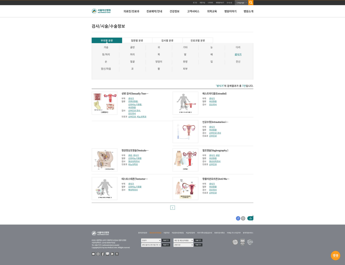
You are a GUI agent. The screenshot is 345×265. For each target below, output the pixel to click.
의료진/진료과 (131, 11)
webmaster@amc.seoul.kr (110, 245)
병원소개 (248, 11)
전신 (238, 61)
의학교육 (212, 11)
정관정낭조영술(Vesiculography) (138, 150)
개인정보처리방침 (155, 233)
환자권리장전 (142, 233)
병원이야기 (230, 11)
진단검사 (132, 113)
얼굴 (132, 61)
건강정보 (174, 11)
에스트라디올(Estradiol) (214, 93)
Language (240, 2)
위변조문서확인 (219, 233)
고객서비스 (193, 11)
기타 (185, 47)
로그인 (195, 2)
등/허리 (106, 54)
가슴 (106, 47)
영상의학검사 (134, 161)
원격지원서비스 (248, 233)
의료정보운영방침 (178, 233)
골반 (132, 47)
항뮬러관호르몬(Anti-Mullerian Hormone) (223, 179)
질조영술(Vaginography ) (215, 150)
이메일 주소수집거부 (234, 233)
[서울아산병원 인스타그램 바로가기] (98, 254)
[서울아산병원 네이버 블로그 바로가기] (108, 254)
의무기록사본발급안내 (204, 233)
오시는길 (229, 2)
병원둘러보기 (220, 2)
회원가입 (202, 2)
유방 (185, 61)
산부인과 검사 (134, 110)
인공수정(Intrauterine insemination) (221, 122)
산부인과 (132, 116)
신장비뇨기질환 (135, 104)
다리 (238, 47)
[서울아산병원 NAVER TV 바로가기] (112, 254)
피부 (185, 68)
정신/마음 (106, 68)
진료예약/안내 (154, 11)
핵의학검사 (133, 189)
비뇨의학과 (141, 116)
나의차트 (210, 2)
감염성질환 (133, 101)
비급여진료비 (190, 233)
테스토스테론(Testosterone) (136, 179)
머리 (132, 54)
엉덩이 (158, 61)
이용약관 (167, 233)
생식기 (238, 54)
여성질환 (132, 107)
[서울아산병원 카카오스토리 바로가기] (117, 254)
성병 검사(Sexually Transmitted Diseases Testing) (147, 93)
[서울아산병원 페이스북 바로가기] (103, 254)
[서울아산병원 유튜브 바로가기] (93, 254)
